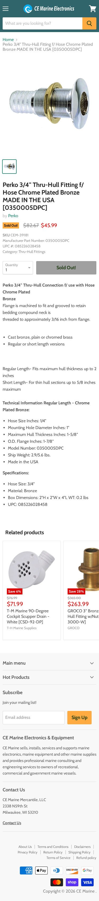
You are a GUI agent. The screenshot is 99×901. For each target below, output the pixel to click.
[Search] (89, 23)
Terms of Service (58, 858)
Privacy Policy (27, 852)
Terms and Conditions (52, 846)
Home (8, 39)
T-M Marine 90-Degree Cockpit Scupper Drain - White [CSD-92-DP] (28, 616)
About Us (25, 846)
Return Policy (53, 852)
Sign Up (79, 717)
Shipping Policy (79, 852)
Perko (13, 215)
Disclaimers (82, 846)
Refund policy (86, 858)
